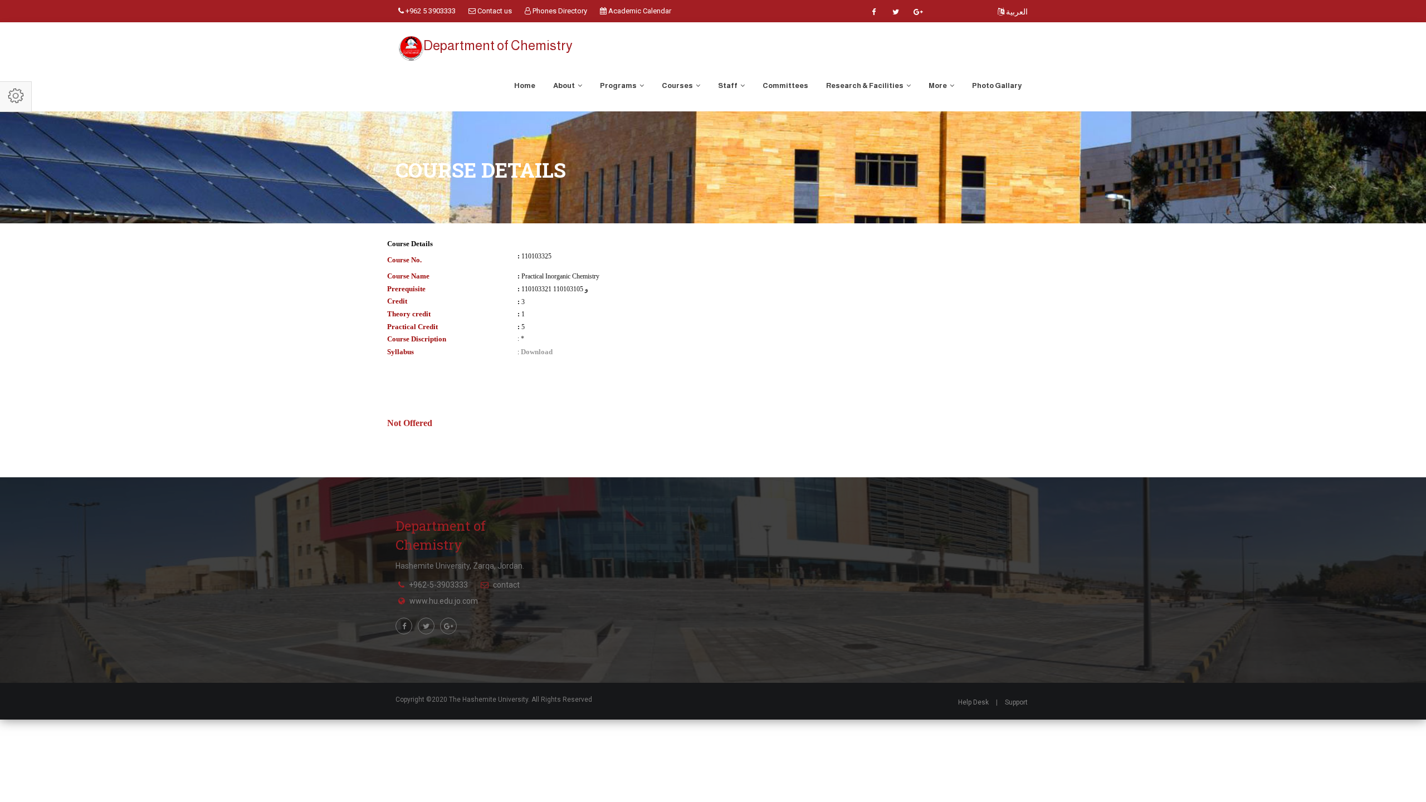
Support (1016, 702)
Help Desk (973, 702)
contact (506, 584)
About (564, 85)
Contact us (494, 11)
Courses (678, 85)
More (938, 85)
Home (524, 85)
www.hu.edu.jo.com (443, 600)
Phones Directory (559, 11)
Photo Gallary (997, 85)
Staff (728, 85)
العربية (1016, 11)
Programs (619, 85)
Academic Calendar (639, 11)
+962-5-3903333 (438, 584)
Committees (785, 85)
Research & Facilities (865, 85)
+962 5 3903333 (430, 11)
